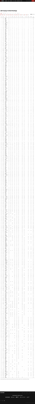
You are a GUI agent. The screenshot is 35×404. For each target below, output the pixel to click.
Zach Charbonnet (6, 188)
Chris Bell (6, 288)
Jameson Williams (6, 84)
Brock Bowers (5, 41)
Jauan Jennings (6, 225)
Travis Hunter (5, 223)
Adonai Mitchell (6, 248)
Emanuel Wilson (6, 353)
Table (1, 13)
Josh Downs (6, 132)
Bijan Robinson (6, 19)
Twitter (2, 400)
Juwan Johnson (6, 184)
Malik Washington (6, 251)
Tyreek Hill (6, 303)
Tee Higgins (6, 60)
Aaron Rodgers (6, 237)
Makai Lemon (6, 144)
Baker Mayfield (6, 173)
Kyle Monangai (6, 147)
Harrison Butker (6, 329)
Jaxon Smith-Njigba (6, 23)
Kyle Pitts (6, 110)
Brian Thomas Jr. (6, 104)
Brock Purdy (6, 143)
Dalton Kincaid (5, 152)
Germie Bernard (6, 318)
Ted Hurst (6, 282)
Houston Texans (6, 229)
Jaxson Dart (6, 134)
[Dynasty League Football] (22, 397)
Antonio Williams (6, 286)
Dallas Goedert (6, 151)
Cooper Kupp (5, 220)
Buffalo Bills (6, 313)
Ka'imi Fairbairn (6, 291)
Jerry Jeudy (6, 211)
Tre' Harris (6, 249)
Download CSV (33, 14)
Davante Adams (6, 80)
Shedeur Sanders (6, 302)
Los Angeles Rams (6, 232)
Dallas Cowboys (6, 295)
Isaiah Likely (6, 156)
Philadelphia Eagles (6, 240)
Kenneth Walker (6, 36)
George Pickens (5, 45)
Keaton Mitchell (6, 181)
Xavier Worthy (5, 163)
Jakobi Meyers (5, 159)
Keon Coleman (6, 340)
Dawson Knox (5, 365)
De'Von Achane (5, 34)
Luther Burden (5, 74)
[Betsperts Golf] (28, 397)
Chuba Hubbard (6, 127)
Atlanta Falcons (5, 363)
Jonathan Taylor (6, 25)
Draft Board (4, 13)
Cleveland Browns (6, 333)
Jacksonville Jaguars (6, 260)
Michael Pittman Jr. (6, 129)
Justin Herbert (6, 117)
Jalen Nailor (6, 219)
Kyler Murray (5, 168)
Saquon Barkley (5, 33)
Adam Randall (5, 343)
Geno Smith (6, 289)
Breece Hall (6, 57)
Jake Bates (6, 304)
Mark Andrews (6, 167)
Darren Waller (5, 334)
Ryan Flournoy (6, 256)
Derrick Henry (5, 40)
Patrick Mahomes (6, 145)
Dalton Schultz (5, 201)
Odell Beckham (6, 362)
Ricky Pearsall (6, 377)
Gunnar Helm (6, 275)
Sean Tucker (5, 283)
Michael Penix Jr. (6, 344)
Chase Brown (5, 32)
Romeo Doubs (5, 164)
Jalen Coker (6, 172)
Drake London (5, 43)
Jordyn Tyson (5, 165)
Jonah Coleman (6, 193)
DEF (15, 13)
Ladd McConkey (6, 66)
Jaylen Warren (5, 102)
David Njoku (6, 287)
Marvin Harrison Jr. (6, 97)
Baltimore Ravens (6, 250)
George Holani (5, 311)
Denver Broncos (6, 231)
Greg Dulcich (5, 234)
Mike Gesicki (6, 323)
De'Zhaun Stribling (6, 155)
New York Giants (6, 350)
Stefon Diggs (5, 133)
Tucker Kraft (5, 103)
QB (7, 13)
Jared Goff (6, 158)
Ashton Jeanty (5, 37)
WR (10, 13)
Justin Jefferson (6, 30)
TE (12, 13)
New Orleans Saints (6, 371)
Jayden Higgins (5, 357)
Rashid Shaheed (6, 180)
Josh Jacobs (6, 61)
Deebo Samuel (5, 171)
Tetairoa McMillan (6, 65)
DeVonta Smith (6, 55)
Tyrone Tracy (5, 212)
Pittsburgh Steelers (6, 244)
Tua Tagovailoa (6, 320)
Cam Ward (6, 226)
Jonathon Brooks (6, 108)
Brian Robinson (6, 205)
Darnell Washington (6, 361)
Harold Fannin (5, 113)
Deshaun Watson (6, 348)
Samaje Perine (5, 337)
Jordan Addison (6, 136)
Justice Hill (6, 276)
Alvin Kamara (5, 200)
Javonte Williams (6, 56)
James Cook (6, 28)
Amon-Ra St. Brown (6, 27)
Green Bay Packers (6, 281)
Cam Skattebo (6, 70)
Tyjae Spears (5, 187)
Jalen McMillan (6, 218)
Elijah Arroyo (5, 367)
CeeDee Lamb (5, 29)
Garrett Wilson (5, 59)
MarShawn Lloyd (6, 183)
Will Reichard (6, 309)
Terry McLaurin (6, 78)
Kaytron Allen (6, 278)
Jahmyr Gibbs (5, 18)
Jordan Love (6, 175)
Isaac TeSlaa (5, 273)
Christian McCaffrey (6, 24)
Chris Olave (6, 49)
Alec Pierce (6, 131)
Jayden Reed (6, 135)
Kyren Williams (6, 52)
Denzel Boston (5, 192)
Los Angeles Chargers (6, 262)
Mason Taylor (5, 347)
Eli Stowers (6, 327)
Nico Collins (6, 44)
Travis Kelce (6, 146)
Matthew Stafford (6, 142)
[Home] (2, 392)
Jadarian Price (6, 89)
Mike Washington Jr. (6, 186)
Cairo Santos (5, 314)
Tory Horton (6, 349)
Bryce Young (6, 230)
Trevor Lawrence (6, 118)
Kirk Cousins (6, 324)
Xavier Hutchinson (6, 373)
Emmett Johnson (6, 255)
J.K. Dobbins (6, 124)
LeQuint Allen (5, 375)
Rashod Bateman (6, 297)
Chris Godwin (5, 119)
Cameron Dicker (6, 296)
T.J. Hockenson (6, 209)
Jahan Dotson (5, 370)
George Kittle (5, 126)
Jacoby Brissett (6, 274)
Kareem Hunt (5, 354)
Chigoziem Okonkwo (6, 199)
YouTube (4, 400)
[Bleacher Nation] (17, 397)
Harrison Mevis (6, 305)
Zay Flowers (6, 58)
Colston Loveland (6, 62)
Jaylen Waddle (5, 69)
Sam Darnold (6, 213)
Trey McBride (6, 47)
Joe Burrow (6, 90)
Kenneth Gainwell (6, 130)
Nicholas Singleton (6, 277)
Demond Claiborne (6, 308)
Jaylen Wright (5, 317)
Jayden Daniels (5, 96)
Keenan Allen (5, 206)
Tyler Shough (5, 179)
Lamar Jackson (6, 73)
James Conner (5, 241)
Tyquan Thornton (6, 339)
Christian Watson (6, 92)
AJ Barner (6, 210)
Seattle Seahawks (6, 235)
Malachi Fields (6, 280)
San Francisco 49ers (6, 342)
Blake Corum (6, 125)
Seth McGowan (6, 332)
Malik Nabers (5, 48)
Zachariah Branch (6, 270)
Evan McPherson (6, 312)
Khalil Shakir (6, 174)
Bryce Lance (6, 372)
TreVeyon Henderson (6, 91)
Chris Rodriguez (6, 169)
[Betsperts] (8, 397)
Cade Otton (6, 269)
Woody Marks (5, 176)
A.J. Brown (6, 42)
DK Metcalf (6, 109)
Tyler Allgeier (6, 177)
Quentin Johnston (6, 123)
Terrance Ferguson (6, 214)
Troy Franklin (6, 322)
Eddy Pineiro (6, 307)
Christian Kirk (6, 326)
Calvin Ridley (6, 236)
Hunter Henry (5, 195)
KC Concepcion (6, 157)
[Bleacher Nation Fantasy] (13, 397)
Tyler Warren (5, 81)
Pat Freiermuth (6, 271)
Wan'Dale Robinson (6, 139)
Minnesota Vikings (6, 259)
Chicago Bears (6, 316)
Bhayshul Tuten (6, 85)
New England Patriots (6, 245)
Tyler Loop (6, 306)
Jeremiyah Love (6, 53)
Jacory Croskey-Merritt (6, 141)
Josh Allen (6, 51)
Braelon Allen (6, 221)
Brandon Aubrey (6, 268)
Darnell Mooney (6, 300)
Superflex (18, 13)
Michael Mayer (6, 358)
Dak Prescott (6, 112)
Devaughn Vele (6, 328)
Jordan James (5, 290)
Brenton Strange (6, 191)
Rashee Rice (6, 50)
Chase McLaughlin (6, 366)
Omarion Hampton (6, 38)
